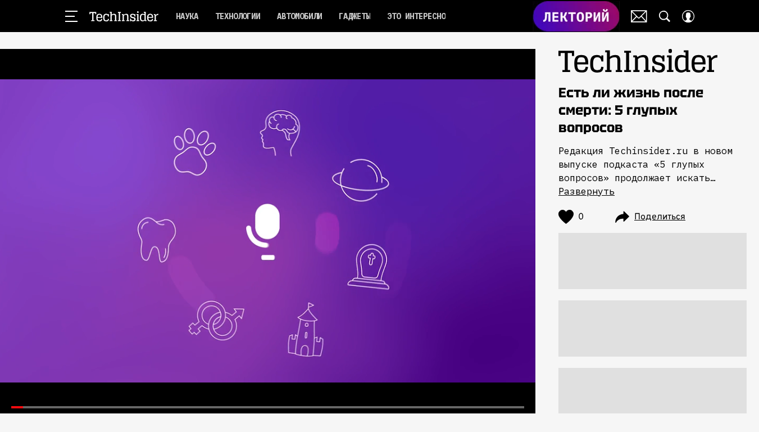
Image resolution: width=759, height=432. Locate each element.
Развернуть (586, 191)
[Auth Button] (688, 16)
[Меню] (71, 16)
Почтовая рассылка (639, 16)
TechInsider (124, 16)
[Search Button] (664, 16)
